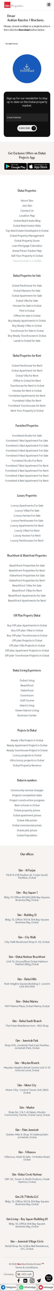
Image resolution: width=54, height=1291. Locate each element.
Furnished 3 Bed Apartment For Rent (27, 475)
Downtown (27, 695)
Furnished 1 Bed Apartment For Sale (27, 440)
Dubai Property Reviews (27, 765)
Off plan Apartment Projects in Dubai (27, 650)
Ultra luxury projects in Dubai (27, 760)
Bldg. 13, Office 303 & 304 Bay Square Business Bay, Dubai (27, 919)
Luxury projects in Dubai (27, 755)
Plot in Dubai (27, 310)
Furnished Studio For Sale (27, 435)
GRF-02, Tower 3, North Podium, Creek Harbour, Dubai (27, 1178)
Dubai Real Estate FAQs (27, 225)
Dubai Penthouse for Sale (27, 285)
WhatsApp (30, 1287)
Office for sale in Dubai (27, 315)
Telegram (11, 1287)
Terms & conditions (26, 1267)
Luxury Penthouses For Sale (27, 520)
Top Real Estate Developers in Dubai (27, 230)
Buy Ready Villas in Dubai (27, 325)
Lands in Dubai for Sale (27, 340)
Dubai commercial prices (27, 825)
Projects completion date (27, 795)
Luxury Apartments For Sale (27, 505)
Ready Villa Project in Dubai (27, 740)
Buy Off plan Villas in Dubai (27, 630)
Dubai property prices (27, 810)
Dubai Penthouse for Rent (27, 365)
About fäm (27, 200)
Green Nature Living (27, 710)
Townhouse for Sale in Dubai (27, 330)
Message (48, 1287)
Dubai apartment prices (27, 815)
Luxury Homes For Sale (27, 515)
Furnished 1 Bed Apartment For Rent (27, 465)
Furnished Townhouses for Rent (27, 405)
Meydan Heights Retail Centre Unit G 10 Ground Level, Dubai (27, 1067)
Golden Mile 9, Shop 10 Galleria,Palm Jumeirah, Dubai (27, 1134)
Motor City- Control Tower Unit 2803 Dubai (27, 1089)
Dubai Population (27, 835)
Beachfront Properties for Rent (27, 570)
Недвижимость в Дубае (27, 260)
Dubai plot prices (27, 830)
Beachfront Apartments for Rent (27, 600)
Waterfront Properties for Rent (27, 580)
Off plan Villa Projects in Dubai (27, 645)
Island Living (27, 705)
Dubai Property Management (27, 235)
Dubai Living (27, 680)
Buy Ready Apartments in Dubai (27, 320)
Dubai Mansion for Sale (27, 290)
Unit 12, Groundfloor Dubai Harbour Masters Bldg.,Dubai (27, 961)
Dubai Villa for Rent (27, 375)
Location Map (27, 215)
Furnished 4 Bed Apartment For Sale (27, 455)
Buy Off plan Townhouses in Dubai (27, 635)
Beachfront (27, 685)
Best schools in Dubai (27, 805)
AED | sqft (26, 1274)
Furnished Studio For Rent (27, 460)
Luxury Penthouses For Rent (27, 540)
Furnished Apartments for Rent (27, 395)
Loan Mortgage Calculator (27, 245)
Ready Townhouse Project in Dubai (27, 750)
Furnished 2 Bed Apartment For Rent (27, 470)
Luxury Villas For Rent (27, 530)
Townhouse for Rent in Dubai (27, 385)
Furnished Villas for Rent (27, 400)
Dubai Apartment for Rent (27, 370)
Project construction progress (27, 800)
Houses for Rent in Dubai (27, 390)
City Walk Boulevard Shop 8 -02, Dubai (27, 940)
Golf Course (27, 700)
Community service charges (27, 790)
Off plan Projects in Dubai (27, 640)
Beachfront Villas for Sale (27, 585)
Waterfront (27, 690)
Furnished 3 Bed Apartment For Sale (27, 450)
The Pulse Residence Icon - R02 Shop (27, 1023)
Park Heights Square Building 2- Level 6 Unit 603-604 (27, 983)
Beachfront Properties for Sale (27, 565)
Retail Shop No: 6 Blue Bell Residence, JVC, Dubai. (27, 1245)
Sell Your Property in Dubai (27, 255)
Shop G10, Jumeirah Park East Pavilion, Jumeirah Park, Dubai (27, 1044)
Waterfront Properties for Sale (27, 575)
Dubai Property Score (27, 240)
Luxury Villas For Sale (27, 510)
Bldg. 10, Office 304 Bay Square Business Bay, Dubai (27, 1223)
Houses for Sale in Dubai (27, 305)
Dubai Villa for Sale (27, 300)
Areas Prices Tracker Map (27, 250)
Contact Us (27, 210)
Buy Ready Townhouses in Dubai (27, 335)
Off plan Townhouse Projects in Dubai (27, 655)
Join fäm (27, 205)
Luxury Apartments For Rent (27, 525)
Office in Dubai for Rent (27, 380)
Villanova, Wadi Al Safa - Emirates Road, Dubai (27, 1156)
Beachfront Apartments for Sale (27, 595)
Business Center (27, 715)
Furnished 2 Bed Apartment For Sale (27, 445)
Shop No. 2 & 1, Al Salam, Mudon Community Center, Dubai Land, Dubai (27, 1111)
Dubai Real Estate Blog (27, 220)
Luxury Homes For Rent (27, 535)
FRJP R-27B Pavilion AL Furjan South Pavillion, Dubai (27, 874)
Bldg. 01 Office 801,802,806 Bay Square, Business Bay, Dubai (27, 896)
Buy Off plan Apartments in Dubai (27, 625)
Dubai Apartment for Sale (27, 295)
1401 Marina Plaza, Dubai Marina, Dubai (27, 1004)
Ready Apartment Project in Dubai (27, 745)
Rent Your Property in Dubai (27, 410)
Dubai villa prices (27, 820)
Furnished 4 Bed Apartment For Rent (27, 480)
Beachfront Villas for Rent (27, 590)
